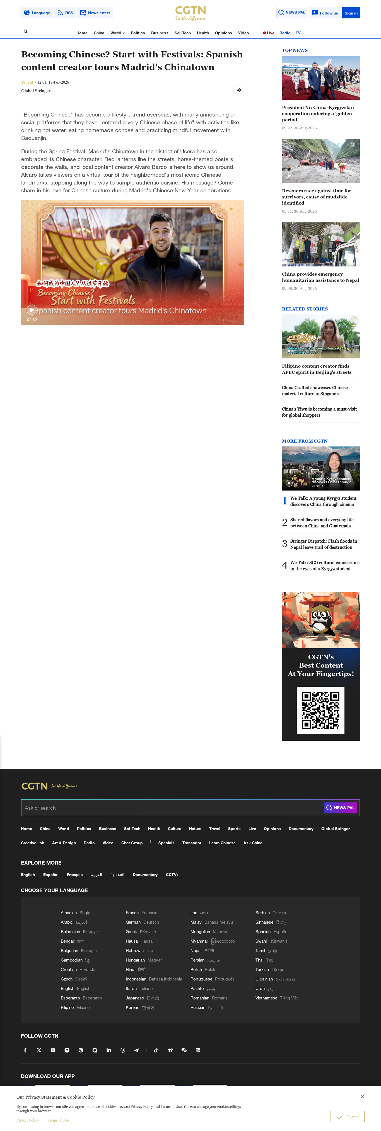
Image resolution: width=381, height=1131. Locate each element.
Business (159, 32)
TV (298, 32)
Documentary (301, 828)
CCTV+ (172, 874)
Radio (285, 32)
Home (82, 32)
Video (243, 32)
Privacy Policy (27, 1120)
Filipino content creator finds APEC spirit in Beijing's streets (316, 369)
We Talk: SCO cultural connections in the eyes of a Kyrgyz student (325, 565)
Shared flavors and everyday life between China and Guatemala (322, 522)
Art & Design (64, 842)
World (116, 32)
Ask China (252, 842)
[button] (32, 310)
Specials (166, 842)
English (28, 874)
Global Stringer (335, 828)
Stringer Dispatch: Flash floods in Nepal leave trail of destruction (323, 544)
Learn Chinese (222, 842)
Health (203, 32)
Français (75, 874)
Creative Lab (32, 842)
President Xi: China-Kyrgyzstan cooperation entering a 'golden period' (318, 113)
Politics (138, 32)
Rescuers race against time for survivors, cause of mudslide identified (316, 196)
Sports (234, 828)
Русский (117, 874)
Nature (195, 828)
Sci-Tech (183, 32)
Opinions (223, 32)
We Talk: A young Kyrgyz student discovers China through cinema (323, 501)
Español (51, 874)
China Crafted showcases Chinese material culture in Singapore (315, 390)
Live (270, 32)
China (99, 32)
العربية (96, 874)
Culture (174, 828)
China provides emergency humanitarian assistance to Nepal (321, 277)
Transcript (191, 842)
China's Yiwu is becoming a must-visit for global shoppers (319, 412)
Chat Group (132, 842)
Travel (214, 828)
